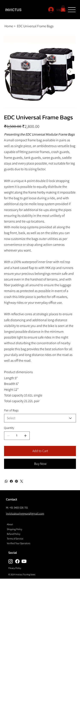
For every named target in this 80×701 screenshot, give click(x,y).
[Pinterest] (16, 481)
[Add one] (25, 435)
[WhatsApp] (6, 481)
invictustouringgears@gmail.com (25, 513)
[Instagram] (10, 561)
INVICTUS (13, 9)
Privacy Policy (14, 568)
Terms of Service (15, 538)
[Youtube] (24, 561)
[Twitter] (21, 481)
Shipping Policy (14, 529)
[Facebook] (11, 481)
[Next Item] (70, 71)
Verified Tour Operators (18, 543)
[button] (63, 9)
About (10, 524)
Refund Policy (13, 533)
